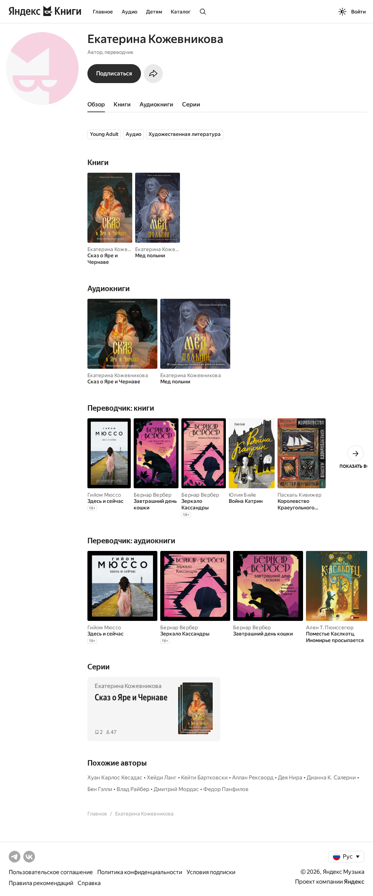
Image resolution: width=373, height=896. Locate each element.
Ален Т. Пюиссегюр (330, 627)
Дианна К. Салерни (331, 777)
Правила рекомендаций (41, 883)
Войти (358, 12)
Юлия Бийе (242, 495)
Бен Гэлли (99, 789)
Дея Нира (290, 777)
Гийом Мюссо (104, 495)
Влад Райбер (133, 789)
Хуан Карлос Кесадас (114, 777)
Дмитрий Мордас (176, 789)
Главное (103, 12)
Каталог (181, 12)
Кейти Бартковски (204, 777)
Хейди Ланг (162, 777)
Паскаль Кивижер (299, 495)
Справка (89, 883)
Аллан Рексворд (253, 777)
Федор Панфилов (225, 789)
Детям (154, 12)
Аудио (129, 12)
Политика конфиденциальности (139, 872)
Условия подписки (210, 872)
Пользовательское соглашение (51, 872)
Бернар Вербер (153, 495)
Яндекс (354, 881)
